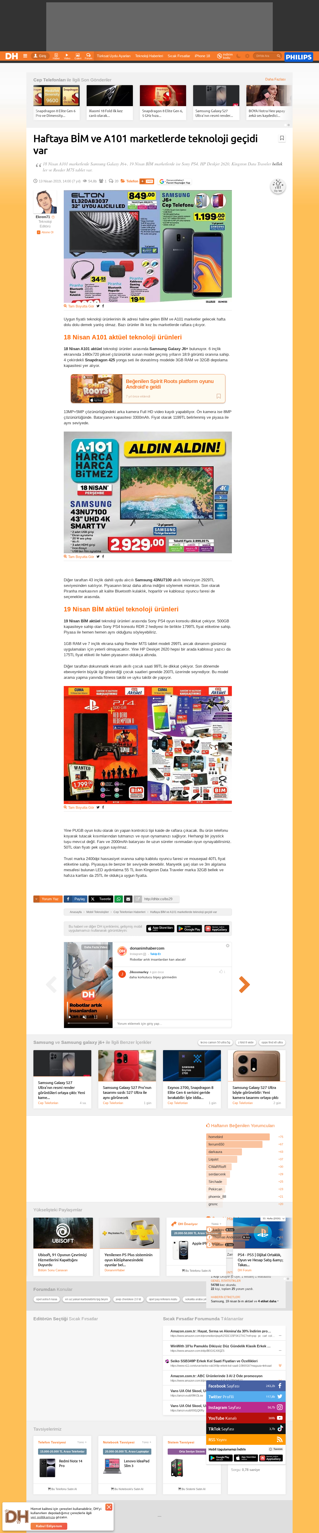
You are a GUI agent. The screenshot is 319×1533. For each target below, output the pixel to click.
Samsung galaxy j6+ (83, 1042)
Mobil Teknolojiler (97, 912)
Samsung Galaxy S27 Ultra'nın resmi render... (214, 113)
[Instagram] (122, 951)
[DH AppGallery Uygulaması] (271, 1458)
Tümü (215, 1224)
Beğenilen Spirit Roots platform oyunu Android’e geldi (169, 384)
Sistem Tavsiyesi (181, 1442)
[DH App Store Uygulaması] (246, 1458)
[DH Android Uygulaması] (221, 1458)
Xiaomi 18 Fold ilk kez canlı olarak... (106, 113)
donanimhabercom (147, 948)
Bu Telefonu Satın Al (198, 1270)
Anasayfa (76, 912)
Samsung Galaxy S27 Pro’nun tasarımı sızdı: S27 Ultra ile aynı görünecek (127, 1092)
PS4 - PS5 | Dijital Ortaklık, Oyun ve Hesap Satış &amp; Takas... (260, 1259)
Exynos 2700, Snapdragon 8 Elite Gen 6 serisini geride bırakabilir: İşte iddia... (190, 1092)
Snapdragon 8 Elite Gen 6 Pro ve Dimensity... (55, 113)
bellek (277, 164)
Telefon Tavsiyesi (52, 1442)
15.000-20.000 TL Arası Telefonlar (62, 1451)
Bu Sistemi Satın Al (193, 1489)
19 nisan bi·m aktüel (239, 1301)
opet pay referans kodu (163, 1299)
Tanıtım (278, 1449)
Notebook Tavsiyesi (119, 1442)
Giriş (42, 56)
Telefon (132, 181)
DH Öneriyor (188, 1224)
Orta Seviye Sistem (192, 1451)
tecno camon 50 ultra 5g (215, 1042)
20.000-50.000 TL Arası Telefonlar (196, 1233)
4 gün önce (157, 972)
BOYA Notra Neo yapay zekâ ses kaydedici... (267, 113)
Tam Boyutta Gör (81, 306)
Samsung (43, 1042)
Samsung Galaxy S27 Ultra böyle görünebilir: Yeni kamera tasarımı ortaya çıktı (255, 1092)
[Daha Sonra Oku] (282, 138)
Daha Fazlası (275, 79)
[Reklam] (298, 56)
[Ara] (278, 56)
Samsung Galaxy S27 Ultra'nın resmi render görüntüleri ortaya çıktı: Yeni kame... (61, 1090)
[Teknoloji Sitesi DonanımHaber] (12, 54)
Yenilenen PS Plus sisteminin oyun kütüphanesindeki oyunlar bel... (128, 1259)
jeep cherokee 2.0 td (128, 1299)
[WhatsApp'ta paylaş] (118, 898)
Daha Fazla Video (95, 947)
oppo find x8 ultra (272, 1042)
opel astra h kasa (46, 1299)
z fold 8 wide (246, 1042)
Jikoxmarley (139, 972)
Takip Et (155, 954)
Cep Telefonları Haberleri (129, 912)
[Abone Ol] (45, 232)
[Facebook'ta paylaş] (103, 306)
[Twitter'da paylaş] (98, 306)
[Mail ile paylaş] (128, 898)
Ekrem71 (43, 217)
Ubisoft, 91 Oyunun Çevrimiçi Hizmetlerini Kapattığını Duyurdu (62, 1259)
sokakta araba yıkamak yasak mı (205, 1299)
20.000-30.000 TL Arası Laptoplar (127, 1451)
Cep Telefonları (49, 79)
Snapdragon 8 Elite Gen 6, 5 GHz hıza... (162, 113)
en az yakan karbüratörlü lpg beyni (86, 1299)
